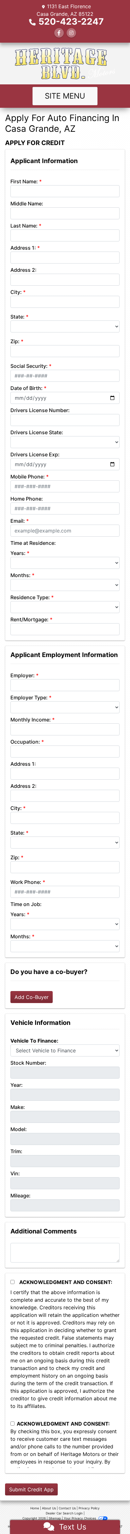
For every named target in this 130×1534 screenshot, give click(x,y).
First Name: (24, 181)
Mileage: (20, 1195)
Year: (16, 1085)
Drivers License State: (36, 432)
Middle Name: (26, 203)
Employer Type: (29, 697)
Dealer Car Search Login (64, 1513)
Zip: (15, 341)
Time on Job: (26, 904)
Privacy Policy (89, 1508)
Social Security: (29, 366)
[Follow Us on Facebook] (59, 33)
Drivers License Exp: (35, 454)
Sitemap (55, 1518)
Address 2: (23, 270)
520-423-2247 (71, 21)
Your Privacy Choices (80, 1518)
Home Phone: (26, 499)
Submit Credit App (31, 1489)
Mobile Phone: (27, 476)
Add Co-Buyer (32, 997)
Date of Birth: (26, 388)
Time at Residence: (33, 543)
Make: (17, 1107)
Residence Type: (30, 597)
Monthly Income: (30, 719)
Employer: (22, 675)
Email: (17, 521)
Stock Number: (28, 1063)
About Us (49, 1508)
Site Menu (65, 95)
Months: (20, 575)
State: (17, 316)
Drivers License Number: (40, 410)
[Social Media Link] (71, 33)
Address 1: (23, 248)
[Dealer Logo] (65, 63)
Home (34, 1508)
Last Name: (24, 225)
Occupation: (25, 742)
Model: (18, 1129)
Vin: (15, 1173)
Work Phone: (25, 882)
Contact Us (67, 1508)
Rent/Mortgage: (29, 619)
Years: (18, 553)
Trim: (16, 1151)
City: (16, 292)
